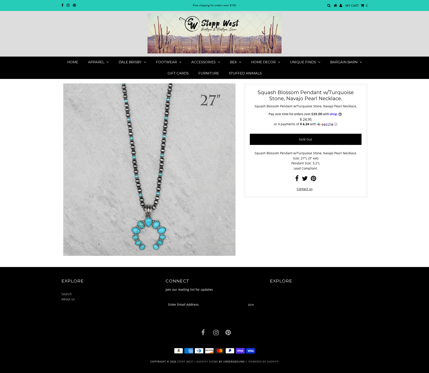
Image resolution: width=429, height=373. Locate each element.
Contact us (305, 189)
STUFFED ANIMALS (245, 73)
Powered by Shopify (263, 361)
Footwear (166, 62)
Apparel (96, 62)
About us (68, 299)
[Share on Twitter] (305, 179)
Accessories (203, 62)
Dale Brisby (130, 62)
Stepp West (185, 361)
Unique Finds (303, 62)
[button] (306, 124)
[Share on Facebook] (297, 179)
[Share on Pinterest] (313, 179)
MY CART (356, 5)
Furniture (208, 73)
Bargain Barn (344, 62)
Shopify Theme (207, 361)
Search (66, 294)
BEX (233, 62)
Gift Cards (178, 73)
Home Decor (263, 62)
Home (72, 62)
